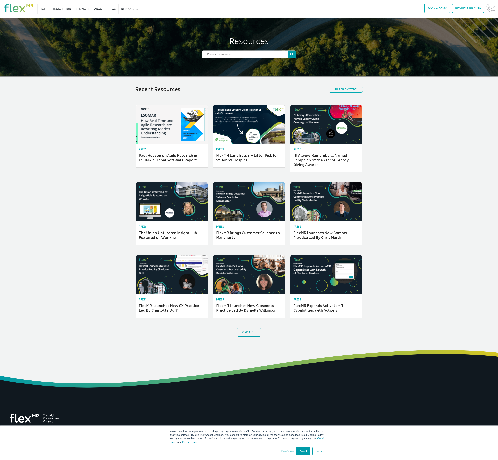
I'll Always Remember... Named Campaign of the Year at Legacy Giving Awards (321, 160)
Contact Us (491, 8)
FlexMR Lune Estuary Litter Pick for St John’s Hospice (247, 158)
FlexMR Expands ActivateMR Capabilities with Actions (318, 308)
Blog (112, 9)
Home (44, 9)
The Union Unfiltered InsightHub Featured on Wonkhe (168, 235)
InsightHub (62, 9)
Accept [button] (303, 451)
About (99, 9)
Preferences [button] (287, 451)
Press (143, 149)
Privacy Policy (190, 442)
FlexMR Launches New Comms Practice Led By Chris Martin (320, 235)
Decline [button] (320, 451)
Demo (437, 8)
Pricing (468, 8)
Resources (129, 9)
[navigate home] (18, 8)
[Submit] (292, 54)
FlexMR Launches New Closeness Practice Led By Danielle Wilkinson (246, 308)
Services (82, 9)
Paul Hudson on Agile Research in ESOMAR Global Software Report (168, 158)
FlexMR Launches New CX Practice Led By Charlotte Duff (169, 308)
